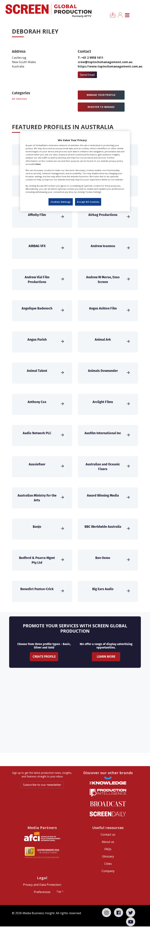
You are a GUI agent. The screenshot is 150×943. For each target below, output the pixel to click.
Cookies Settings (61, 201)
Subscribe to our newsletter (42, 785)
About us (108, 842)
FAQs (107, 849)
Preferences (42, 892)
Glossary (108, 856)
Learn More (106, 657)
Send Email (87, 75)
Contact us (108, 834)
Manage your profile (101, 94)
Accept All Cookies (88, 201)
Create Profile (44, 657)
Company (108, 871)
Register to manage (101, 107)
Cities (108, 864)
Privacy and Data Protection (42, 885)
